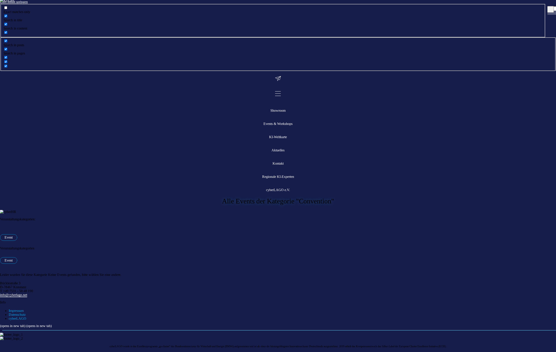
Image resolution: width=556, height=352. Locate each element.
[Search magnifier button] (550, 9)
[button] (278, 248)
